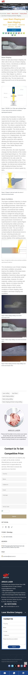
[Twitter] (15, 666)
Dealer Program (14, 4)
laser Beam (15, 393)
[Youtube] (6, 527)
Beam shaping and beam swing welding (12, 402)
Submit (14, 516)
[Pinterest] (25, 666)
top (25, 663)
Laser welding (6, 393)
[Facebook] (3, 527)
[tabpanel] (14, 423)
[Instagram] (9, 527)
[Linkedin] (12, 666)
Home (4, 4)
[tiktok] (11, 527)
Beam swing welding (8, 399)
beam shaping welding (8, 396)
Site (19, 26)
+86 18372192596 (10, 604)
